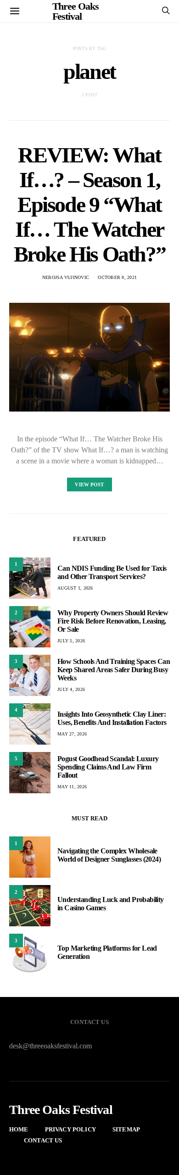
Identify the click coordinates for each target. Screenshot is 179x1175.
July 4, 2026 (71, 689)
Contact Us (43, 1140)
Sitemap (126, 1129)
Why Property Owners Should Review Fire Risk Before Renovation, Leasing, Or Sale (112, 621)
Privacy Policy (70, 1129)
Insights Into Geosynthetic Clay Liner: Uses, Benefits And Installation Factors (112, 718)
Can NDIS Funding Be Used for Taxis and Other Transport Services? (112, 572)
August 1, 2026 (75, 587)
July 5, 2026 (71, 640)
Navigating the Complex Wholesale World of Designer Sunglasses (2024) (109, 855)
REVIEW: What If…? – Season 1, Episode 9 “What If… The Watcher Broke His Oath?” (90, 204)
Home (18, 1129)
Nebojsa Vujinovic (65, 277)
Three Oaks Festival (60, 1109)
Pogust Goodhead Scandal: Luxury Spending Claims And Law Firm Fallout (107, 767)
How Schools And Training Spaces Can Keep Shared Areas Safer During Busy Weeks (113, 669)
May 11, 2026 (72, 786)
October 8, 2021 (117, 277)
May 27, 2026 (72, 733)
